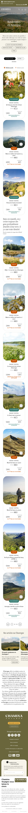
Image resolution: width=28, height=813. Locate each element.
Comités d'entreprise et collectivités (14, 748)
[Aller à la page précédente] (7, 624)
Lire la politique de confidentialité (9, 806)
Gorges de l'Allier (20, 47)
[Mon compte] (22, 9)
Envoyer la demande (22, 772)
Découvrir (15, 662)
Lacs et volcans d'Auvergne (14, 44)
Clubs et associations (14, 751)
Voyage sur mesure (14, 739)
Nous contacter (14, 742)
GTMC (14, 50)
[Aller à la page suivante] (20, 624)
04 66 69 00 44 (14, 726)
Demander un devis (14, 723)
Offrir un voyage (14, 745)
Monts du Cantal (7, 47)
